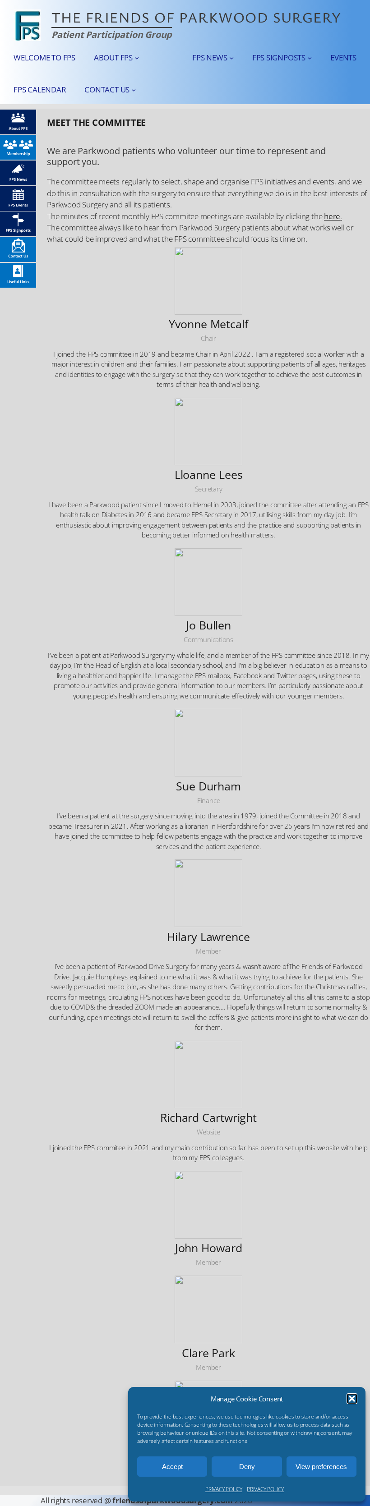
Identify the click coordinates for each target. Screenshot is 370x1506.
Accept (172, 1466)
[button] (351, 1398)
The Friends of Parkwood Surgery (196, 17)
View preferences (321, 1466)
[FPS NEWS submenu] (231, 57)
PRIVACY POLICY (223, 1489)
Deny (247, 1466)
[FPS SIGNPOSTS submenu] (309, 57)
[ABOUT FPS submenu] (136, 57)
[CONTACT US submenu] (133, 89)
